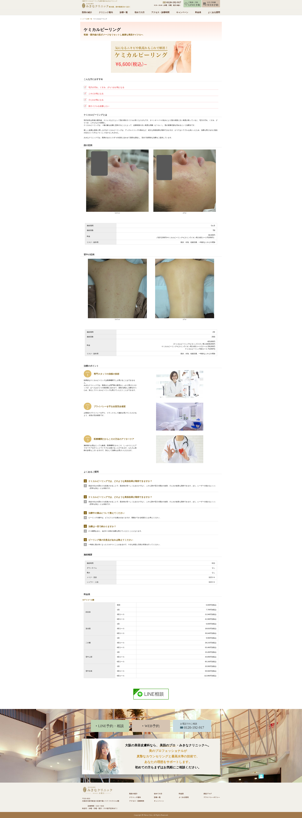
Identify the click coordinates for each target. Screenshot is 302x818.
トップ (82, 19)
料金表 (198, 12)
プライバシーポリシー (211, 797)
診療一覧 (124, 12)
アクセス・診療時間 (160, 12)
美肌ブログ (207, 793)
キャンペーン (182, 12)
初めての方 (140, 12)
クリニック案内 (106, 12)
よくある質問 (214, 12)
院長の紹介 (87, 12)
